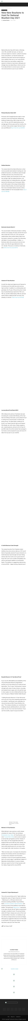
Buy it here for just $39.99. (18, 128)
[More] (16, 933)
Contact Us (18, 1016)
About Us (13, 1016)
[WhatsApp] (12, 933)
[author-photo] (14, 947)
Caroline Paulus (6, 20)
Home (2, 8)
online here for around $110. (10, 247)
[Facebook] (2, 933)
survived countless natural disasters (13, 903)
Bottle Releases (9, 8)
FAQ (8, 1016)
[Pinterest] (9, 933)
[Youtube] (23, 1009)
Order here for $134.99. (18, 297)
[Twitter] (6, 933)
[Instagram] (14, 962)
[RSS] (16, 1009)
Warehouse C (16, 907)
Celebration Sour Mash (7, 835)
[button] (2, 4)
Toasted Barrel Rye (9, 837)
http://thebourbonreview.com (14, 951)
